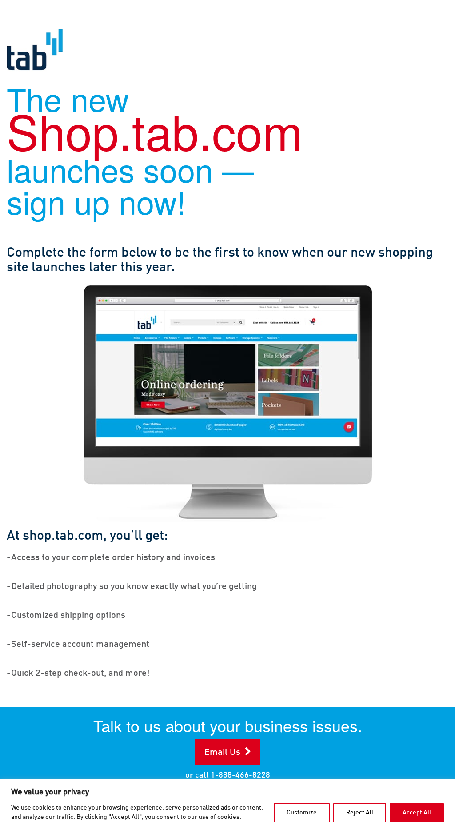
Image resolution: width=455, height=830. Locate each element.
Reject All (359, 813)
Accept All (417, 813)
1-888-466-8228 (240, 775)
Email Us (222, 752)
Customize (302, 813)
